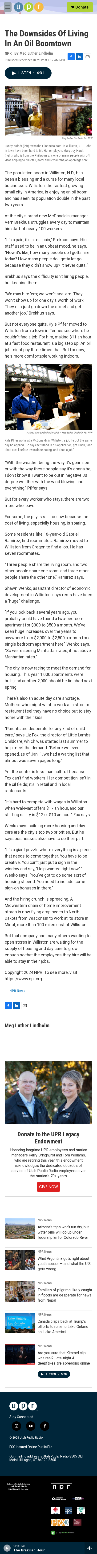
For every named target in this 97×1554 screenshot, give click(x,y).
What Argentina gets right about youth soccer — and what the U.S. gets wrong (64, 1263)
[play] (7, 1548)
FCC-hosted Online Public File (30, 1447)
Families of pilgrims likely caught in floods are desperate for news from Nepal (65, 1295)
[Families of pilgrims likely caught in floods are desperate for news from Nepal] (20, 1291)
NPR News (17, 991)
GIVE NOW (48, 1186)
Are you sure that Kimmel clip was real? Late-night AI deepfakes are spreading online (64, 1358)
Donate (82, 7)
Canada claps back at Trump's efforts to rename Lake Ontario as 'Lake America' (63, 1326)
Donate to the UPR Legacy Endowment (48, 1138)
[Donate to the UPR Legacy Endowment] (48, 1092)
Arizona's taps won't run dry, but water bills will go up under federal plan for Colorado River (63, 1232)
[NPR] (61, 1486)
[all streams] (91, 1548)
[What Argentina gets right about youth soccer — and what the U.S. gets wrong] (20, 1260)
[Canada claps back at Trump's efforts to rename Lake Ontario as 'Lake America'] (20, 1323)
